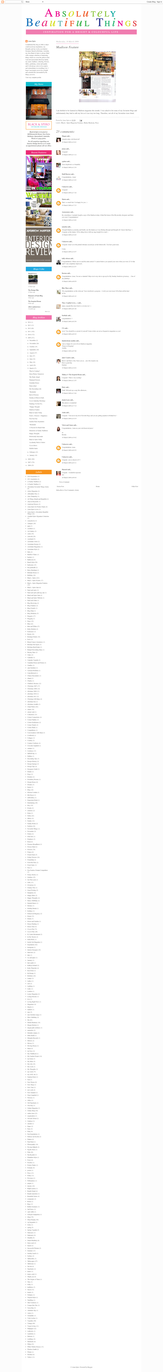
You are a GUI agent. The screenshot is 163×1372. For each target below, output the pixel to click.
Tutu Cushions (31, 1303)
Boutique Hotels (32, 637)
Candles (29, 665)
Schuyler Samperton (33, 1214)
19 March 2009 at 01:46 (69, 309)
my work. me (31, 1074)
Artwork (30, 536)
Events (29, 808)
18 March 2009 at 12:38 (69, 167)
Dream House (31, 782)
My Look (30, 1067)
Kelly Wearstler (32, 968)
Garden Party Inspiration (36, 421)
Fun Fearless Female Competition (37, 870)
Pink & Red (32, 386)
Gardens (29, 877)
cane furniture (31, 668)
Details (29, 772)
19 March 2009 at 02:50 (69, 321)
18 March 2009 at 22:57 (69, 266)
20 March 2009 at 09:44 (69, 477)
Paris (28, 1129)
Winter (29, 1352)
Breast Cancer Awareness (35, 642)
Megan (64, 136)
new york (30, 1090)
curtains (29, 748)
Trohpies (30, 1295)
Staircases (30, 1233)
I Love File (30, 929)
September (33, 350)
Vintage (29, 1323)
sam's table (30, 1212)
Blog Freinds (31, 608)
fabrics (29, 818)
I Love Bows (33, 445)
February (32, 452)
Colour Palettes (32, 720)
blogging (30, 618)
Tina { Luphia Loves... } (70, 303)
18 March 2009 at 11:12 (69, 155)
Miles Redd (30, 1035)
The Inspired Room (34, 301)
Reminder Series (32, 1196)
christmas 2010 (32, 694)
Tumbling (30, 1300)
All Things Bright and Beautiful (36, 499)
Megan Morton (32, 1025)
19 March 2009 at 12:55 (69, 380)
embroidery (30, 797)
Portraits (29, 1168)
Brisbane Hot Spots (33, 644)
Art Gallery (30, 531)
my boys (30, 1051)
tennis (29, 1271)
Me (28, 1020)
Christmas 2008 (32, 689)
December (33, 340)
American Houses (32, 504)
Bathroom (30, 560)
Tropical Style (31, 1297)
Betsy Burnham (32, 570)
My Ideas (30, 1061)
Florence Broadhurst (33, 844)
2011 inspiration (32, 479)
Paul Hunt (30, 1142)
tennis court (30, 1274)
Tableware (30, 1264)
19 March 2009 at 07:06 (69, 351)
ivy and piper (31, 958)
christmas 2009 (32, 691)
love (28, 999)
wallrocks (30, 1331)
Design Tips (31, 766)
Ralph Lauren (31, 1188)
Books (29, 634)
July (31, 356)
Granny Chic (31, 888)
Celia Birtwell (31, 673)
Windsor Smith (32, 1349)
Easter (29, 787)
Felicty (29, 834)
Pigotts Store (31, 1149)
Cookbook (30, 735)
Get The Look (31, 880)
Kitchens (30, 976)
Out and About (31, 1118)
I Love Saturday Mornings (37, 401)
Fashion (29, 826)
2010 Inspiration (32, 476)
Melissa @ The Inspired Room (72, 374)
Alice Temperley (32, 496)
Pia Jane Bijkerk (32, 1147)
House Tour (31, 926)
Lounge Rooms (32, 996)
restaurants (30, 1199)
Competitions (31, 730)
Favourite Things (32, 829)
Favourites (30, 831)
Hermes (29, 906)
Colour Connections (33, 717)
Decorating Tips (32, 759)
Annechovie (31, 521)
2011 (29, 331)
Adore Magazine (32, 491)
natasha (64, 227)
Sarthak (64, 315)
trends (29, 1292)
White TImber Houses (34, 1347)
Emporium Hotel (32, 800)
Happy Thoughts (34, 433)
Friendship (30, 860)
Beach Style (31, 562)
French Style (31, 855)
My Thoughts (31, 1069)
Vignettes (30, 1321)
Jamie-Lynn (66, 400)
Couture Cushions (32, 743)
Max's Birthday (32, 1017)
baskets (29, 557)
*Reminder (32, 392)
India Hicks (30, 939)
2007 (29, 462)
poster (29, 1170)
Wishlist (29, 1354)
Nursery (29, 1098)
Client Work (31, 707)
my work (30, 1072)
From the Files (31, 862)
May (31, 362)
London (29, 991)
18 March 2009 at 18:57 (69, 252)
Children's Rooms (32, 683)
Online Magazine (32, 1108)
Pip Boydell (31, 1155)
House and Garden (33, 921)
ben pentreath (31, 567)
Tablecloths (30, 1259)
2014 (29, 322)
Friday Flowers (32, 857)
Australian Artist (32, 541)
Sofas (29, 1225)
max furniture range (33, 1015)
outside (29, 1124)
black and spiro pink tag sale (35, 593)
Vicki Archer (31, 1318)
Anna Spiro (32, 41)
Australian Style (32, 549)
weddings (30, 1339)
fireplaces (30, 839)
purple (29, 1183)
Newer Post (60, 486)
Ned (28, 1080)
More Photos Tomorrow (36, 374)
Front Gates (31, 865)
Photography (31, 1144)
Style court (30, 1243)
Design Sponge (32, 764)
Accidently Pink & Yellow (37, 442)
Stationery (30, 1235)
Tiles (28, 1282)
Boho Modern (31, 629)
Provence (30, 1178)
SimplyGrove (32, 273)
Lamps (29, 978)
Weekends (30, 1341)
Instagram (30, 947)
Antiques (30, 523)
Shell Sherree (66, 174)
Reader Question (32, 1194)
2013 (29, 325)
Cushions (30, 751)
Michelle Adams (32, 1033)
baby (28, 552)
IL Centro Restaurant (33, 934)
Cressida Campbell (33, 746)
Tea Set (29, 1266)
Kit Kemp (30, 973)
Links (29, 989)
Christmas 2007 (32, 686)
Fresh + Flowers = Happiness (38, 416)
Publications (31, 1181)
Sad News (30, 1209)
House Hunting (32, 924)
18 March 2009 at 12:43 (69, 180)
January (32, 455)
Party (29, 1131)
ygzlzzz (64, 161)
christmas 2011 (32, 696)
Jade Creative (66, 358)
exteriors (30, 810)
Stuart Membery (32, 1240)
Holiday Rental (31, 908)
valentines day (31, 1310)
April (31, 365)
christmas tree (31, 702)
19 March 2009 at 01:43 (69, 296)
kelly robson (66, 258)
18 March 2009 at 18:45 (69, 235)
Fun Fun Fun (33, 419)
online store (30, 1113)
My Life (29, 1064)
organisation (31, 1116)
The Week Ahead (34, 377)
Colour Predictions (33, 722)
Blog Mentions (31, 613)
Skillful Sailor (33, 448)
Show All (47, 311)
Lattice (29, 981)
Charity (29, 681)
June (31, 359)
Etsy (28, 805)
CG (63, 328)
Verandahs (30, 1315)
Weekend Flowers (34, 380)
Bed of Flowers (34, 395)
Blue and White (32, 626)
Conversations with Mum (35, 733)
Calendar (30, 657)
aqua (28, 526)
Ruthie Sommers (32, 1207)
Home (98, 486)
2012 (29, 328)
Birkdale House (32, 573)
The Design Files (33, 290)
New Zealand (31, 1092)
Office (29, 1100)
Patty (63, 387)
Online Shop (31, 1111)
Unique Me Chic (32, 1305)
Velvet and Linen (67, 425)
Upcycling (30, 1308)
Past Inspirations (32, 1134)
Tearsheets (30, 1269)
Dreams (29, 785)
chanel (29, 678)
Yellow (29, 1357)
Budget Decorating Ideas (34, 650)
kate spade (30, 963)
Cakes (29, 655)
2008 (29, 459)
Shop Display (31, 1220)
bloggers (30, 616)
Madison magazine (84, 110)
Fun (28, 868)
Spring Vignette (32, 1230)
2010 (29, 334)
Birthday (30, 575)
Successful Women (33, 1248)
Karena (64, 273)
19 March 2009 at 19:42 (69, 437)
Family (29, 821)
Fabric (29, 816)
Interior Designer (32, 950)
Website (29, 1336)
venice (29, 1313)
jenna (64, 149)
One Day (30, 1105)
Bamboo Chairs (32, 554)
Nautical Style (31, 1077)
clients (29, 709)
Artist (29, 534)
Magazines (30, 1004)
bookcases (30, 631)
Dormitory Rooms (32, 779)
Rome (29, 1201)
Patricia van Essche (33, 1137)
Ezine (29, 813)
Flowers (29, 849)
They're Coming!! (34, 371)
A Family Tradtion (32, 484)
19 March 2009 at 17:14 (69, 406)
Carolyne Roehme (32, 670)
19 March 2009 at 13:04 (69, 393)
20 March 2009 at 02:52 (69, 450)
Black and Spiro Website (34, 598)
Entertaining (31, 803)
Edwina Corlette (32, 792)
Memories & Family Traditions (38, 430)
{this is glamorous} (34, 307)
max (28, 1012)
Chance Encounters (33, 676)
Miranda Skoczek (32, 1038)
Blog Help (30, 611)
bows (29, 639)
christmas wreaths (32, 704)
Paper (29, 1126)
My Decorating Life (35, 389)
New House (31, 1082)
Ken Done (30, 970)
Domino (29, 777)
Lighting (29, 986)
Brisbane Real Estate (33, 647)
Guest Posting (31, 890)
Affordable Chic (32, 494)
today (29, 1284)
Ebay (28, 790)
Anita (64, 412)
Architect (30, 528)
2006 (29, 465)
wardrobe (30, 1334)
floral (29, 842)
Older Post (135, 486)
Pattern (29, 1139)
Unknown (65, 187)
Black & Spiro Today (35, 413)
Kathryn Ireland (32, 965)
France (29, 852)
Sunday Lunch (31, 1253)
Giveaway (30, 885)
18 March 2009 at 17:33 (69, 205)
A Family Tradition (33, 481)
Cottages (30, 738)
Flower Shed (31, 847)
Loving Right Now (33, 1002)
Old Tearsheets (31, 1103)
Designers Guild (32, 769)
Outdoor (29, 1121)
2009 (29, 338)
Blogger (89, 1367)
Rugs (29, 1204)
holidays (29, 911)
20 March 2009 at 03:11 (69, 463)
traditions (30, 1287)
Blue (28, 624)
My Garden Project (33, 1056)
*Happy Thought (34, 407)
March (32, 368)
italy (28, 955)
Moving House (32, 1046)
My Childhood (31, 1054)
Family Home (31, 823)
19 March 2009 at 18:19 (69, 418)
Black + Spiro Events (33, 580)
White (29, 1344)
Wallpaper (30, 1328)
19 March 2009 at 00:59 (69, 281)
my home (30, 1059)
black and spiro (32, 590)
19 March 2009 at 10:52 (69, 368)
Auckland (30, 539)
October (32, 347)
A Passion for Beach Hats (37, 427)
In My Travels (31, 937)
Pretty (29, 1175)
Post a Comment (64, 482)
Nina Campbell (31, 1095)
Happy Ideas (31, 895)
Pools (29, 1160)
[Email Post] (80, 120)
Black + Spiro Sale (33, 587)
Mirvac (29, 1043)
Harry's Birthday (32, 901)
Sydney (29, 1256)
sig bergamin (31, 1222)
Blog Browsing (32, 603)
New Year (30, 1087)
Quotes (29, 1186)
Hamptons (30, 893)
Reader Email (31, 1191)
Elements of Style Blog (35, 296)
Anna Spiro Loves (32, 509)
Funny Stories (31, 875)
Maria (64, 199)
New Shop (30, 1085)
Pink (28, 1152)
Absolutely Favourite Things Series (38, 487)
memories (30, 1030)
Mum (29, 1048)
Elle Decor (30, 795)
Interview (30, 952)
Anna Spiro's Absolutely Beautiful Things (37, 513)
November (33, 343)
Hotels (29, 919)
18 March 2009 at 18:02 (69, 220)
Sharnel (64, 469)
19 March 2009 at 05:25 (69, 334)
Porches (29, 1162)
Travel (29, 1290)
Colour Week (31, 727)
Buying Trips (31, 652)
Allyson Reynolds (32, 501)
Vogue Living (31, 1326)
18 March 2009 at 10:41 (69, 142)
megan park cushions (33, 1028)
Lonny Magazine (32, 994)
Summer (29, 1251)
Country (29, 740)
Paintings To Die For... (36, 404)
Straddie (29, 1238)
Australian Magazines (33, 547)
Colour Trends (31, 725)
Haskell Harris (31, 903)
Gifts (28, 882)
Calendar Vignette (32, 660)
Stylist (29, 1246)
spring (29, 1227)
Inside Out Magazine (33, 942)
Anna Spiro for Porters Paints (36, 507)
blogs (29, 621)
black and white (32, 600)
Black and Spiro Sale (33, 595)
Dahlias (29, 756)
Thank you (30, 1277)
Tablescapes (31, 1261)
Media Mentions (89, 123)
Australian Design (32, 544)
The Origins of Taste (33, 1279)
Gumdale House (34, 383)
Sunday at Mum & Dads (36, 398)
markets (29, 1009)
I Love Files (31, 932)
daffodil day (31, 753)
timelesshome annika (69, 341)
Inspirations (31, 945)
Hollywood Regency (33, 914)
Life (28, 983)
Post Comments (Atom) (71, 490)
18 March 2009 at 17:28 (69, 193)
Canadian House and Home (35, 663)
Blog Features (31, 606)
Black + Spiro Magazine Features (72, 123)
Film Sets (30, 836)
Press (97, 123)
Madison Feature (34, 410)
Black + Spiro (31, 578)
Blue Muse (65, 288)
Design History (32, 761)
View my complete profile (33, 77)
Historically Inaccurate (36, 436)
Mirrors (29, 1041)
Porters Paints (31, 1165)
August (32, 353)
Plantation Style (32, 1157)
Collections (30, 714)
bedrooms (30, 565)
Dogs (29, 774)
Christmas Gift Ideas (33, 699)
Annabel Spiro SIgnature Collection (38, 516)
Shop (29, 1217)
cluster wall (30, 712)
